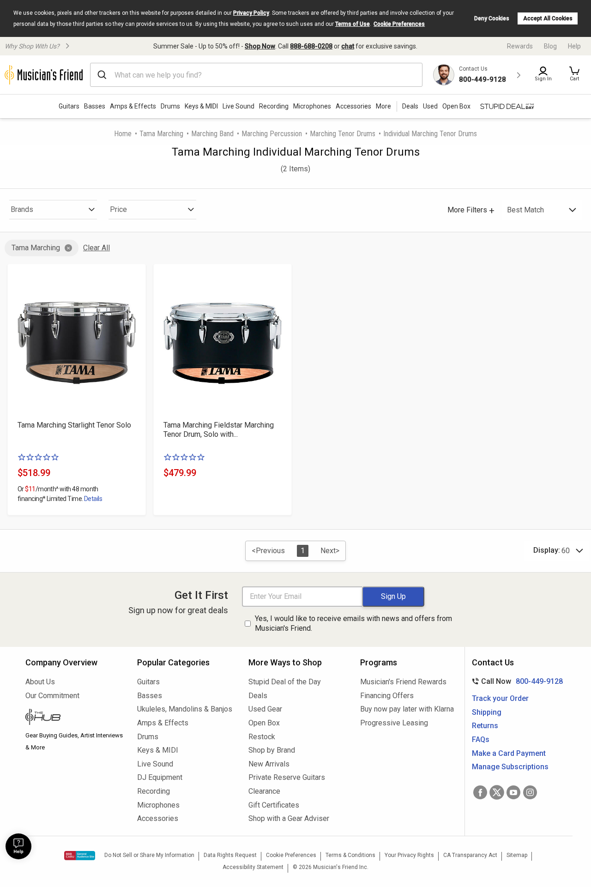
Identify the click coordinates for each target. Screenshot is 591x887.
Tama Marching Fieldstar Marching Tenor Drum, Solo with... (218, 430)
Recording (274, 106)
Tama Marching (161, 133)
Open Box (264, 722)
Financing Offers (387, 695)
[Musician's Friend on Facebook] (480, 792)
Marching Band (212, 133)
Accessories (353, 106)
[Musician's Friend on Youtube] (513, 792)
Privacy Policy (251, 13)
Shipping (486, 712)
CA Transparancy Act (470, 855)
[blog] (74, 718)
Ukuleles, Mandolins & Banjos (184, 709)
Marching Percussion (271, 133)
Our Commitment (52, 695)
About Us (40, 681)
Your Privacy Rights (409, 855)
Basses (94, 106)
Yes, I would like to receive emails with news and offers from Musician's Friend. (353, 623)
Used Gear (265, 709)
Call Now (515, 681)
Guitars (69, 106)
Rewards (520, 46)
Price (118, 209)
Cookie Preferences (399, 24)
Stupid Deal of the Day (284, 681)
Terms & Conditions (350, 855)
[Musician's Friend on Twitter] (496, 792)
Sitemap (517, 855)
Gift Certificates (273, 805)
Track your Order (500, 698)
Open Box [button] (456, 106)
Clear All (96, 247)
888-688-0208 (311, 46)
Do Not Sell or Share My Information (149, 855)
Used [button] (430, 106)
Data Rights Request (230, 855)
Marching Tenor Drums (342, 133)
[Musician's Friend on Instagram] (530, 792)
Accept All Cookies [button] (548, 18)
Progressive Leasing (394, 722)
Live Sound (238, 106)
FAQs (480, 739)
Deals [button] (410, 106)
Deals (257, 695)
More (383, 106)
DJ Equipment (159, 777)
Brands (22, 209)
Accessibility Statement (253, 867)
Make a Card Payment (509, 753)
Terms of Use (352, 24)
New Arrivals (268, 764)
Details (93, 498)
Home (123, 133)
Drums (170, 106)
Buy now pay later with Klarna (407, 709)
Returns (485, 725)
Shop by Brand (271, 750)
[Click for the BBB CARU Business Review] (79, 855)
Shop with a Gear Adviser (288, 818)
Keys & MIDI (201, 106)
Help (574, 46)
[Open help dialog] (18, 846)
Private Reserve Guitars (286, 777)
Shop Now (260, 46)
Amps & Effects (133, 106)
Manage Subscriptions (510, 766)
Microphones (312, 106)
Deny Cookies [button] (491, 18)
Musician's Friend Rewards (403, 681)
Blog (550, 46)
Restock (261, 736)
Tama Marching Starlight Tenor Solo (74, 425)
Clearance (264, 791)
